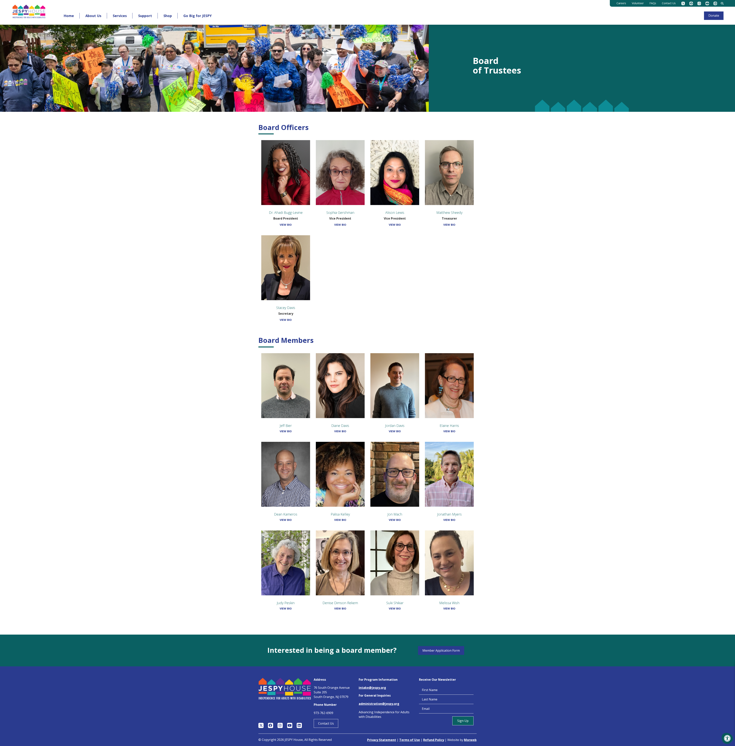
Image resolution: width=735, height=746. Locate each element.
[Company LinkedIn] (715, 3)
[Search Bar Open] (722, 3)
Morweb (470, 740)
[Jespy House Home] (29, 12)
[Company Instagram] (699, 3)
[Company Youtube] (707, 3)
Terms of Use (409, 740)
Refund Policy (433, 740)
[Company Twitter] (683, 3)
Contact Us (326, 723)
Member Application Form (441, 650)
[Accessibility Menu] (727, 738)
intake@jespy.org (372, 688)
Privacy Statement (381, 740)
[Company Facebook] (691, 3)
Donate (713, 15)
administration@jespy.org (379, 704)
